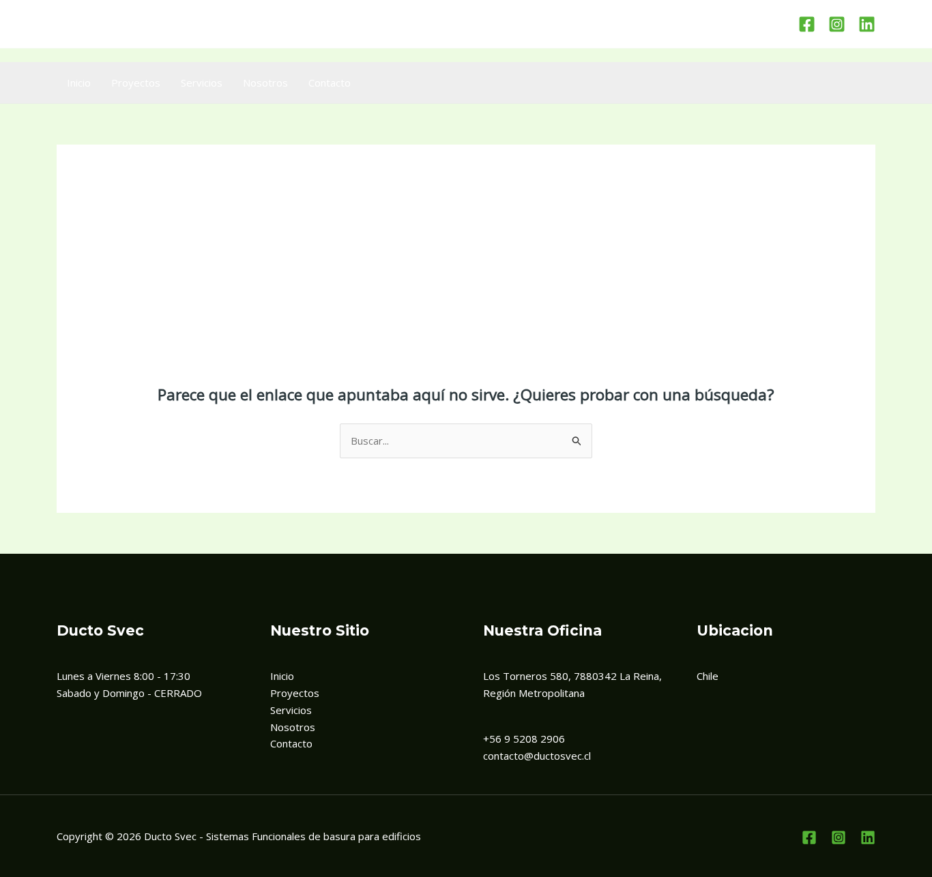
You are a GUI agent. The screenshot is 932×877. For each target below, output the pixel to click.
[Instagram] (836, 24)
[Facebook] (806, 24)
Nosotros (265, 82)
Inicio (79, 82)
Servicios (201, 82)
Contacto (329, 82)
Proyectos (135, 82)
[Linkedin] (866, 24)
